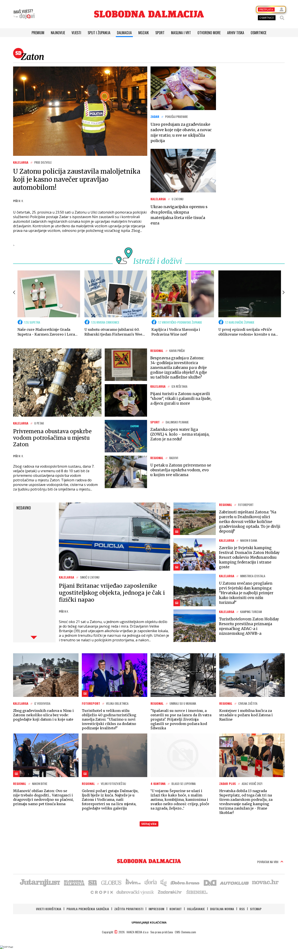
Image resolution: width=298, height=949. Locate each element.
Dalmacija (124, 32)
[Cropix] (101, 892)
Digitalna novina (222, 909)
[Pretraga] (282, 18)
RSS (242, 909)
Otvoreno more (209, 32)
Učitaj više (148, 824)
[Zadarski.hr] (170, 892)
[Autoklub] (234, 882)
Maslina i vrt (181, 32)
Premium (38, 32)
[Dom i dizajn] (210, 882)
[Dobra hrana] (185, 882)
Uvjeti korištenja (48, 909)
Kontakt (176, 909)
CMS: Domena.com (185, 932)
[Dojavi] (24, 14)
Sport (159, 32)
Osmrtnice (258, 32)
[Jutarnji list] (39, 882)
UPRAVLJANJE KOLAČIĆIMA (149, 922)
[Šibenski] (196, 892)
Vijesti (76, 32)
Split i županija (99, 32)
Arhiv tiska (235, 32)
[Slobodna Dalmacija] (149, 14)
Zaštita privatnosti (128, 909)
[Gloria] (150, 882)
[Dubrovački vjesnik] (135, 892)
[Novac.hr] (265, 882)
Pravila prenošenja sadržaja (88, 909)
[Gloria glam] (164, 882)
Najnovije (58, 32)
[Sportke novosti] (93, 882)
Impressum (156, 909)
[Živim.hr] (133, 882)
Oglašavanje (196, 909)
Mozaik (143, 32)
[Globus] (111, 882)
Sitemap (256, 909)
